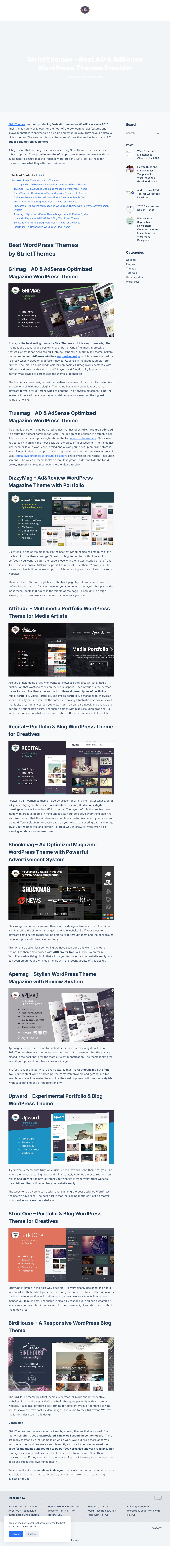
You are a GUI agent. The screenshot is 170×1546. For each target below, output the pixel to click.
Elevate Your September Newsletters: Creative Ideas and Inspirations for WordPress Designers (148, 229)
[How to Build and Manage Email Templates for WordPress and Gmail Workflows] (130, 169)
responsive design (68, 356)
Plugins (130, 264)
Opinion (131, 259)
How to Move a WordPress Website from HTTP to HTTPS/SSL (64, 1510)
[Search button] (158, 133)
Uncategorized (135, 277)
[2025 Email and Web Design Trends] (130, 209)
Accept (16, 1534)
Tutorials (131, 272)
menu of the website (83, 438)
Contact (157, 1528)
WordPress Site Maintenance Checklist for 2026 (148, 155)
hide (40, 175)
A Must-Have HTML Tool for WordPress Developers (148, 194)
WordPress (73, 77)
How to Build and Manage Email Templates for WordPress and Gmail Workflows (147, 174)
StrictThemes (16, 124)
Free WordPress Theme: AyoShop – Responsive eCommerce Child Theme (23, 1510)
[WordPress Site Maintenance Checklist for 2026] (130, 153)
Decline (32, 1534)
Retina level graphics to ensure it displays (41, 455)
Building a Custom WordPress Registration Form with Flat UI (101, 1510)
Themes (131, 268)
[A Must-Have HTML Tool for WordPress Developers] (130, 192)
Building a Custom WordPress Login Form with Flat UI (143, 1510)
